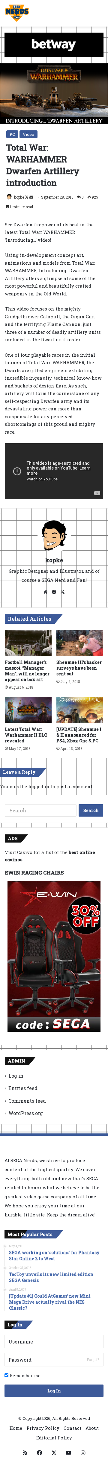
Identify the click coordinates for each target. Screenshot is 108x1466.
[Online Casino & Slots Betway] (54, 44)
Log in (15, 1075)
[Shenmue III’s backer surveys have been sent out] (79, 643)
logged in (39, 786)
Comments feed (27, 1101)
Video (28, 134)
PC (12, 134)
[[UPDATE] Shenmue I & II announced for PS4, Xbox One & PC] (79, 710)
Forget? (93, 1359)
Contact (72, 1428)
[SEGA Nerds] (16, 13)
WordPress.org (25, 1113)
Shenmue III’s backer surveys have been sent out (79, 668)
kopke (19, 197)
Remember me (24, 1375)
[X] (62, 592)
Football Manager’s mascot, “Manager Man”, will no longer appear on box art (27, 670)
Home (15, 1428)
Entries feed (23, 1088)
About (92, 1428)
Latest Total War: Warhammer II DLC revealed (26, 735)
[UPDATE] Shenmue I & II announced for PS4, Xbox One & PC (78, 735)
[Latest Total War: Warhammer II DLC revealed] (28, 710)
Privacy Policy (42, 1428)
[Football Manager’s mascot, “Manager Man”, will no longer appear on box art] (28, 643)
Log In (54, 1391)
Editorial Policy (54, 1438)
